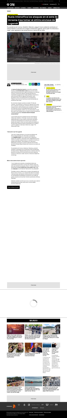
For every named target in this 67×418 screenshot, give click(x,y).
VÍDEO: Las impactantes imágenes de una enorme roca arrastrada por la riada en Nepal (51, 336)
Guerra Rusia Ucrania (13, 187)
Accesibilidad (41, 414)
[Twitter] (23, 83)
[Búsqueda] (59, 4)
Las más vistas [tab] (48, 84)
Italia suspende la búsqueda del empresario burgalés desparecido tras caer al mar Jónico (32, 389)
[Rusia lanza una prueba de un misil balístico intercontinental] (33, 347)
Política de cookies (47, 412)
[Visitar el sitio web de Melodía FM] (56, 405)
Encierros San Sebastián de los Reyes (16, 1)
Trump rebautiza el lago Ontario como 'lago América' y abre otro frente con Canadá (55, 350)
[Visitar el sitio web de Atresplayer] (36, 408)
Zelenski (15, 168)
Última (45, 4)
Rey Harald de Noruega (34, 1)
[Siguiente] (59, 1)
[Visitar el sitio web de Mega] (38, 405)
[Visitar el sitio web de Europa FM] (52, 405)
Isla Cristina (51, 1)
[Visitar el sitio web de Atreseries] (43, 405)
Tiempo (29, 7)
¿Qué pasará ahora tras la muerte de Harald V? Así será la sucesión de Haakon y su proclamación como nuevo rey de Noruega (14, 390)
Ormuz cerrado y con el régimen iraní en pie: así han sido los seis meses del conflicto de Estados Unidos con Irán (46, 351)
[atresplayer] (53, 4)
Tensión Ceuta (26, 1)
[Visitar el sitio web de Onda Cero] (47, 405)
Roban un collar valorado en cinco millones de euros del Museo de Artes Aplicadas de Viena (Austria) (33, 336)
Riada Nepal (41, 1)
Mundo (33, 321)
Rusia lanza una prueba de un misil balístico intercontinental (32, 354)
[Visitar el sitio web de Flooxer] (42, 408)
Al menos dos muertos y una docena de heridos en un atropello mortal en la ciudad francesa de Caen (53, 91)
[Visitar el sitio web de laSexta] (24, 405)
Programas (36, 7)
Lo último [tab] (58, 84)
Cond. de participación (33, 414)
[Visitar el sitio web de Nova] (33, 405)
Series (49, 7)
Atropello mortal (51, 88)
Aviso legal (31, 412)
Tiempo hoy (46, 1)
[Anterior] (8, 1)
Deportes (17, 7)
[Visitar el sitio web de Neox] (29, 405)
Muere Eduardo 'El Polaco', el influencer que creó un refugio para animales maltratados (14, 355)
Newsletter (56, 7)
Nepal (48, 96)
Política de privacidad (38, 412)
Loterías (23, 7)
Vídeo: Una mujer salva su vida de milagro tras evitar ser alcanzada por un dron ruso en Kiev (14, 336)
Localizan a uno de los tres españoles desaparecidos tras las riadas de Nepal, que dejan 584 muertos (53, 99)
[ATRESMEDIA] (11, 406)
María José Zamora (16, 83)
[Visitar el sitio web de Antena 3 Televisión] (20, 405)
